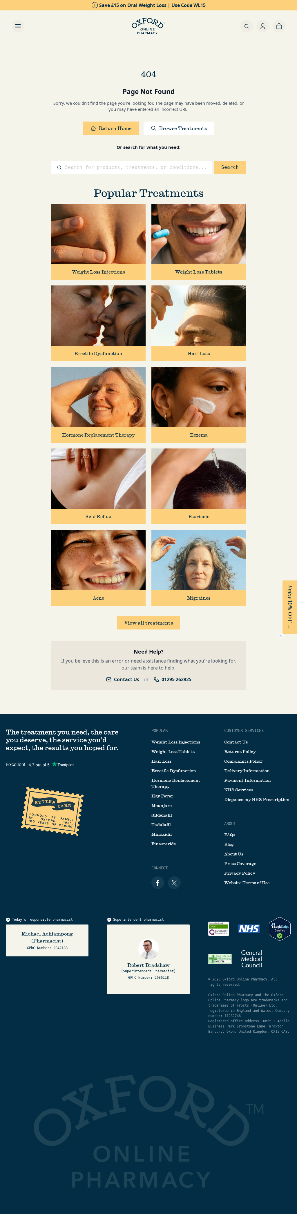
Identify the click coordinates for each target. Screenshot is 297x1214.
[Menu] (18, 26)
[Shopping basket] (279, 26)
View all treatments (148, 622)
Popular (159, 730)
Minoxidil (161, 834)
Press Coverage (240, 863)
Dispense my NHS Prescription (256, 799)
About (230, 823)
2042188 (60, 948)
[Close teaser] (281, 635)
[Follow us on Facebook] (157, 882)
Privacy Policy (239, 873)
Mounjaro (161, 805)
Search (230, 167)
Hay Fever (162, 796)
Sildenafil (161, 815)
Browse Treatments (183, 128)
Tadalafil (161, 824)
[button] (289, 607)
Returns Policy (240, 751)
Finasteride (163, 844)
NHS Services (238, 790)
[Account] (262, 26)
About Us (233, 854)
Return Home (115, 128)
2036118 (162, 978)
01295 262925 (176, 679)
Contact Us (126, 679)
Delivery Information (247, 770)
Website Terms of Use (247, 882)
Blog (229, 844)
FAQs (229, 835)
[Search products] (246, 26)
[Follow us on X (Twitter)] (174, 882)
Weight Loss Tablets (173, 751)
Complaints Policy (243, 761)
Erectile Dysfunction (173, 770)
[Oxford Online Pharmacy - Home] (148, 26)
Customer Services (244, 730)
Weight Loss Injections (175, 742)
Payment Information (247, 780)
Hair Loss (161, 761)
